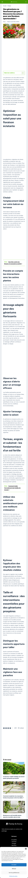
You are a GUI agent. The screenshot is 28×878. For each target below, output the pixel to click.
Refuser (14, 868)
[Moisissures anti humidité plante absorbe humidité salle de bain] (14, 807)
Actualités (14, 839)
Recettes (14, 845)
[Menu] (2, 1)
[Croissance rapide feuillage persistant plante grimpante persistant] (14, 768)
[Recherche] (25, 1)
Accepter (14, 864)
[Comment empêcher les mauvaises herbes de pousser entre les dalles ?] (14, 787)
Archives (14, 841)
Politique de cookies (13, 876)
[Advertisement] (14, 55)
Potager (14, 843)
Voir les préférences (14, 872)
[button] (26, 848)
